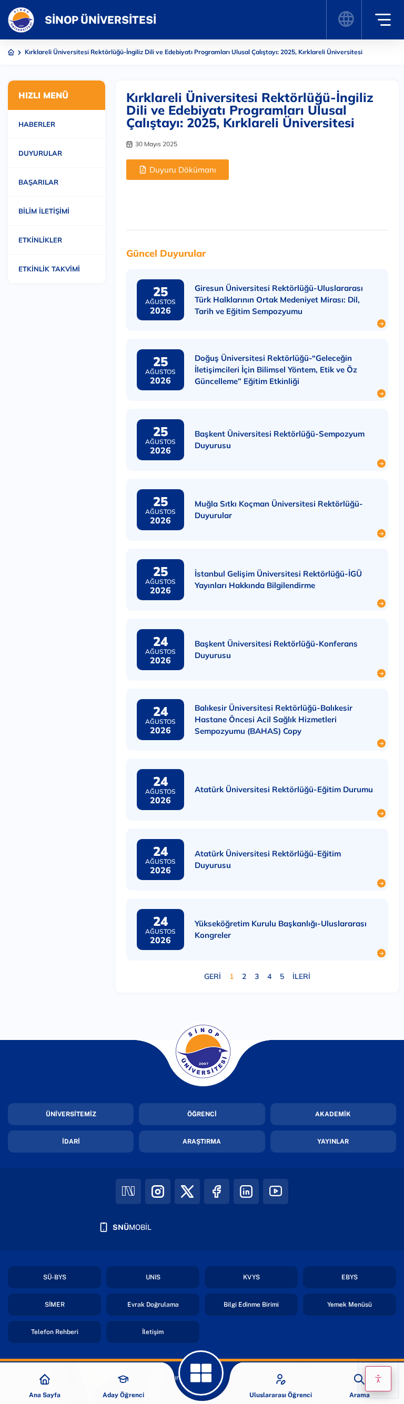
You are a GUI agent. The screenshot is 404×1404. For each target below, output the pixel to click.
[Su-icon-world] (345, 19)
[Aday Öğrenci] (123, 1379)
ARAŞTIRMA (202, 1141)
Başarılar (38, 182)
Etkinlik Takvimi (49, 269)
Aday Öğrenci (123, 1395)
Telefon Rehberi (54, 1332)
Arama (359, 1395)
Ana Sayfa (44, 1395)
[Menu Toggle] (382, 19)
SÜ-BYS (54, 1277)
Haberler (36, 124)
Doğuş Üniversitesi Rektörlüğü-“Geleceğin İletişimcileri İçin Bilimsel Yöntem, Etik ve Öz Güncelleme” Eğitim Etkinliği (276, 369)
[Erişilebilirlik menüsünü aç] (378, 1378)
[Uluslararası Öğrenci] (281, 1379)
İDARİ (71, 1141)
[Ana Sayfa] (44, 1379)
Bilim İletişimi (43, 211)
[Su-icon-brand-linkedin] (246, 1191)
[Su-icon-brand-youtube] (275, 1191)
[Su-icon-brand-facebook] (216, 1191)
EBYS (349, 1277)
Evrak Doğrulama (153, 1304)
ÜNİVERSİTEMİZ (71, 1114)
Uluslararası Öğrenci (280, 1395)
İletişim (153, 1332)
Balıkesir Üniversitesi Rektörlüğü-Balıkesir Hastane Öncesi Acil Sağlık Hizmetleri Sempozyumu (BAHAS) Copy (273, 719)
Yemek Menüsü (349, 1304)
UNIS (153, 1277)
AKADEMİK (333, 1114)
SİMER (55, 1304)
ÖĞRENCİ (202, 1114)
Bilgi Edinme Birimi (251, 1304)
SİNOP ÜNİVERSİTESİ (100, 20)
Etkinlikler (40, 240)
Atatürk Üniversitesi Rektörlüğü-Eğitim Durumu (284, 789)
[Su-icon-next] (128, 1191)
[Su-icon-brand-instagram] (157, 1191)
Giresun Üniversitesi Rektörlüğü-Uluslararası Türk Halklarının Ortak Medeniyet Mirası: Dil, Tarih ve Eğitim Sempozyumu (279, 299)
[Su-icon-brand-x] (187, 1191)
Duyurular (40, 153)
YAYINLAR (333, 1141)
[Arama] (359, 1379)
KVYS (251, 1277)
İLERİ (301, 976)
